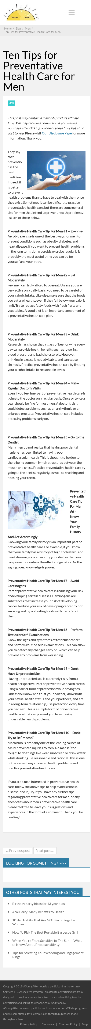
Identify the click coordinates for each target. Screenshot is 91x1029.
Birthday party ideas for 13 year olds (38, 904)
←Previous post (18, 850)
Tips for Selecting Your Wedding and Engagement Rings (48, 955)
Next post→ (45, 850)
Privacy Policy (28, 1024)
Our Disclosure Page (57, 133)
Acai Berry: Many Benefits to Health (38, 912)
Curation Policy (68, 1024)
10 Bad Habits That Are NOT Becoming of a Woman (43, 922)
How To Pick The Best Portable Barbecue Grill (45, 932)
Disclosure (47, 1024)
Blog (85, 1024)
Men (11, 103)
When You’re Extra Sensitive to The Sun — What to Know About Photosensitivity (47, 942)
